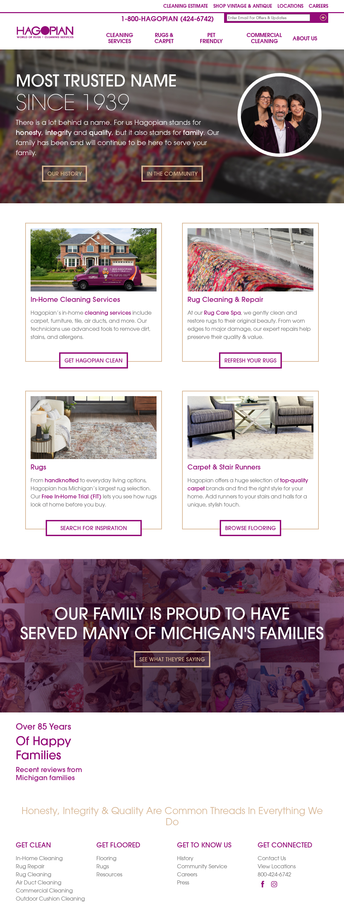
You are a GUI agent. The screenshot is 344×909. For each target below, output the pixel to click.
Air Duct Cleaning (38, 883)
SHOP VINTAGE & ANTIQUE (242, 6)
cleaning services (108, 313)
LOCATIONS (290, 6)
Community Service (202, 867)
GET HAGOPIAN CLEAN (93, 361)
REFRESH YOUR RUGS (250, 361)
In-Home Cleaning (39, 859)
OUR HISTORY (64, 174)
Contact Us (272, 859)
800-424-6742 (274, 875)
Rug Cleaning (33, 875)
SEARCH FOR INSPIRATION (93, 528)
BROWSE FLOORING (250, 528)
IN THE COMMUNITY (172, 174)
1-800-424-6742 (167, 19)
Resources (109, 875)
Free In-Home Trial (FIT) (71, 497)
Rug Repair (30, 867)
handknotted (62, 481)
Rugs (102, 867)
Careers (187, 875)
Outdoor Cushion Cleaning (50, 899)
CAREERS (318, 6)
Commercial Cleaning (44, 891)
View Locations (277, 867)
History (185, 859)
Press (183, 883)
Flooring (106, 859)
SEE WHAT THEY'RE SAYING (172, 660)
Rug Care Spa (222, 313)
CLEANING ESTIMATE (185, 6)
